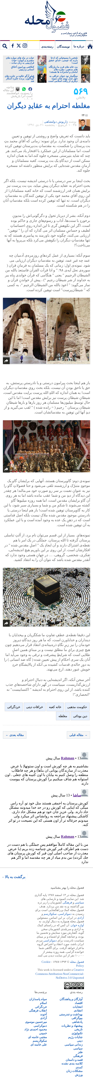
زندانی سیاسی (74, 1044)
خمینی (43, 1033)
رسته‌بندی (47, 46)
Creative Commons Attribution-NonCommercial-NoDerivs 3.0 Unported (59, 973)
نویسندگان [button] (63, 46)
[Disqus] (46, 807)
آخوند (43, 1014)
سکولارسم (50, 914)
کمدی (79, 1067)
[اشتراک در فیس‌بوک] (30, 89)
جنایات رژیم (75, 1037)
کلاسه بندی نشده (72, 1063)
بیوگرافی (77, 1018)
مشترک (18, 44)
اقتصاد (79, 1003)
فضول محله (46, 17)
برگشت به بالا (15, 877)
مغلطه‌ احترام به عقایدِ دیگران (48, 105)
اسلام (43, 1003)
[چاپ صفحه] (17, 89)
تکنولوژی (77, 1033)
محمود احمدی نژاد (35, 1029)
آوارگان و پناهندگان (71, 999)
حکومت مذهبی (77, 707)
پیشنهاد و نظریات (72, 1025)
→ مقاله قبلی (78, 735)
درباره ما (79, 46)
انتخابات (78, 1006)
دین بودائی (80, 716)
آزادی (80, 917)
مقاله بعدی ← (14, 735)
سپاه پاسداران (38, 999)
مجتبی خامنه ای (37, 1037)
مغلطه (62, 716)
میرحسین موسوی (36, 1021)
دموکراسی (65, 914)
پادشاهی (77, 1021)
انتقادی (78, 1010)
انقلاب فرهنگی (38, 1010)
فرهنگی (67, 902)
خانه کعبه (55, 707)
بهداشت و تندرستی (71, 1014)
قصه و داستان (74, 1059)
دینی (80, 1040)
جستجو (5, 44)
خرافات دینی (34, 707)
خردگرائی (13, 707)
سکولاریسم (40, 1040)
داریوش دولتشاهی (56, 121)
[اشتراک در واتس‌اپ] (24, 89)
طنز (80, 1052)
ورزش (79, 1074)
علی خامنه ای (38, 1044)
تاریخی (78, 1029)
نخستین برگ (89, 44)
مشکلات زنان (74, 1071)
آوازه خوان (77, 925)
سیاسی (79, 902)
